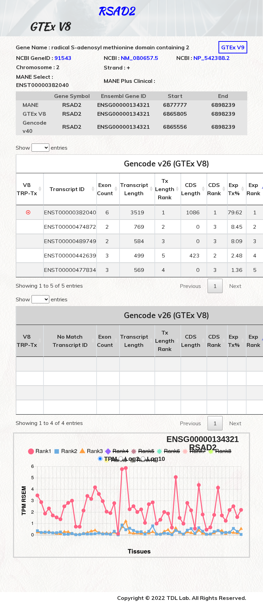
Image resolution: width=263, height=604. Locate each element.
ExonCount (105, 189)
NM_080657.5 (139, 57)
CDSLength (190, 189)
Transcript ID (67, 189)
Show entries (41, 147)
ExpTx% (234, 189)
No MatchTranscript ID (70, 340)
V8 (26, 189)
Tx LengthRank (164, 189)
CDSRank (214, 189)
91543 (63, 57)
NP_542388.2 (211, 57)
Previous (190, 285)
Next (235, 285)
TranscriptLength (134, 189)
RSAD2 (116, 11)
